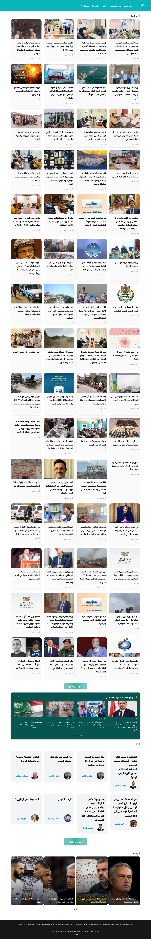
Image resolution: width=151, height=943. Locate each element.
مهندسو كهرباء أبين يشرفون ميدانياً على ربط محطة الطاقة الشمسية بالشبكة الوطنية (127, 619)
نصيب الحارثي (120, 785)
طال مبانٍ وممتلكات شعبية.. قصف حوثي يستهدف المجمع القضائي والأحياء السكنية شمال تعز (93, 487)
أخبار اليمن (128, 5)
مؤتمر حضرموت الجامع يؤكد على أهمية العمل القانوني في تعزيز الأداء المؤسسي (125, 135)
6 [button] (72, 735)
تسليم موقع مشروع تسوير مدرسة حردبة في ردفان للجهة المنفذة (28, 135)
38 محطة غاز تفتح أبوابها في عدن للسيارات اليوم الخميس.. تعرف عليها (125, 399)
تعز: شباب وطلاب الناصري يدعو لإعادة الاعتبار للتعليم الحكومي (126, 308)
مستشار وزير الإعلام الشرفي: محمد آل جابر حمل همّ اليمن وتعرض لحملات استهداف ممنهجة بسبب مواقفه (127, 223)
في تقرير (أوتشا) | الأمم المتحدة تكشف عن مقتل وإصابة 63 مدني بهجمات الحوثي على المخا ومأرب (93, 577)
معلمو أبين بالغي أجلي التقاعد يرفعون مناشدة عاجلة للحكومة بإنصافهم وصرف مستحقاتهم (126, 575)
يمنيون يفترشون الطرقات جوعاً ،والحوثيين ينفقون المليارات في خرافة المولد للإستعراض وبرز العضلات (92, 808)
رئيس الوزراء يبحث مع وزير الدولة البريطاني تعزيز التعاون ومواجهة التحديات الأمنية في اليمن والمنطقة (59, 577)
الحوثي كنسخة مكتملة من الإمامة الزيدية (27, 758)
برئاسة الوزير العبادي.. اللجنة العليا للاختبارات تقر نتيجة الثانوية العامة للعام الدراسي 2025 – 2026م (26, 221)
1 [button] (81, 735)
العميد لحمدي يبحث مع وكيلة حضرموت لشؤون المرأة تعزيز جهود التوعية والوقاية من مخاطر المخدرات (93, 48)
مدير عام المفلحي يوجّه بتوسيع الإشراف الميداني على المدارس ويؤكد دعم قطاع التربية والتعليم (93, 530)
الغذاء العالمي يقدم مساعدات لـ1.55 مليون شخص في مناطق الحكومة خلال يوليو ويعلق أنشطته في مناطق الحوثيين (27, 426)
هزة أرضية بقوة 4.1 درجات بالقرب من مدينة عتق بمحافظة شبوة (126, 355)
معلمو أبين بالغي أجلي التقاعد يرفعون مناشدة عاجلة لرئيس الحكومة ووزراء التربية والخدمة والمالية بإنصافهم (28, 621)
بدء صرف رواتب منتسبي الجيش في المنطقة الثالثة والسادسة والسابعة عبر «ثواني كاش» (60, 399)
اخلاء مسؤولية (72, 931)
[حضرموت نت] (145, 5)
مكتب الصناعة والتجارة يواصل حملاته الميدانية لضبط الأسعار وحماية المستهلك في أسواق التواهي (28, 48)
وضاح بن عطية (54, 818)
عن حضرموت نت (94, 931)
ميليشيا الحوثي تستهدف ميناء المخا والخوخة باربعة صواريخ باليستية (93, 619)
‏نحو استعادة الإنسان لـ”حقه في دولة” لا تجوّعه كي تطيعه (94, 760)
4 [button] (76, 735)
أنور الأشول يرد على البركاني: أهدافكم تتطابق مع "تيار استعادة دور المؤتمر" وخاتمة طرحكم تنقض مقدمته (59, 487)
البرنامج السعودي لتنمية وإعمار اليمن (120, 697)
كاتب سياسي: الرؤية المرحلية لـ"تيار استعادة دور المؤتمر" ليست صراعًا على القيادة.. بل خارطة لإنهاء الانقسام (92, 312)
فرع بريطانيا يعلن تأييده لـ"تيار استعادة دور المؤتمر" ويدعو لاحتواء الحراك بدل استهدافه (94, 265)
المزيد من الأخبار (75, 686)
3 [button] (78, 735)
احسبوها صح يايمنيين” (27, 798)
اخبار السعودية (115, 5)
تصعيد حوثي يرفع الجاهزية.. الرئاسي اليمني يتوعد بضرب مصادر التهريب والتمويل (94, 135)
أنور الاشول (21, 818)
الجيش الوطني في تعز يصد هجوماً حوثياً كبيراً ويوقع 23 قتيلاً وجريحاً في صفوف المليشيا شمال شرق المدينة (26, 401)
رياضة (104, 5)
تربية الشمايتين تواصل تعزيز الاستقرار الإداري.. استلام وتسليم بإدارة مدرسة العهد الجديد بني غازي (125, 92)
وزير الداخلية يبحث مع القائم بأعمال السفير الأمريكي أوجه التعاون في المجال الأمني (61, 664)
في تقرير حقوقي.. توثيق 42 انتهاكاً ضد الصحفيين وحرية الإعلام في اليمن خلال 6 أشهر (28, 664)
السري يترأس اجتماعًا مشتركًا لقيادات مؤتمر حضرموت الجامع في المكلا (27, 176)
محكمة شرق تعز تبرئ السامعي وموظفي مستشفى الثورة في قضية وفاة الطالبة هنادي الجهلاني (60, 312)
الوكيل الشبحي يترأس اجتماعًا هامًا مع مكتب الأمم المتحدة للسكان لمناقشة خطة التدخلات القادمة (59, 444)
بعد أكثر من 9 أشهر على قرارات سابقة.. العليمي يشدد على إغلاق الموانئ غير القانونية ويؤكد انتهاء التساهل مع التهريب (92, 357)
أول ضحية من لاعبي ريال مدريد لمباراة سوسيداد (124, 899)
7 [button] (71, 735)
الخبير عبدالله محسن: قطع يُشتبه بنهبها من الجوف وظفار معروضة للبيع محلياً (125, 465)
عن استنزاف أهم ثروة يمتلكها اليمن (61, 758)
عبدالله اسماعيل (21, 775)
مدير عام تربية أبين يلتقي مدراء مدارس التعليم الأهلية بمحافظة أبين (60, 265)
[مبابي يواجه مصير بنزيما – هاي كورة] (27, 880)
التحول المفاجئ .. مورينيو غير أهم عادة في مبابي (60, 899)
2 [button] (79, 735)
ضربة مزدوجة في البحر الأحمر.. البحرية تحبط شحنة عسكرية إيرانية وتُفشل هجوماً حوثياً (92, 90)
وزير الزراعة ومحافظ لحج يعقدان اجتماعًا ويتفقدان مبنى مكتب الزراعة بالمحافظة (60, 221)
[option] (122, 716)
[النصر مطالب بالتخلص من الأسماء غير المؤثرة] (92, 880)
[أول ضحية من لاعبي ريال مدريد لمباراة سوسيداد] (124, 880)
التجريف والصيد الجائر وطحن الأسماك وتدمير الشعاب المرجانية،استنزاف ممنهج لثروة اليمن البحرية (125, 766)
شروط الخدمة (62, 931)
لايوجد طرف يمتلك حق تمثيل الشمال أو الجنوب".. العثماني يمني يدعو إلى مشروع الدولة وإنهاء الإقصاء (28, 267)
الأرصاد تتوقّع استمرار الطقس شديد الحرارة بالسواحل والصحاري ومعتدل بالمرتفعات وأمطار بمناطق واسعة (92, 178)
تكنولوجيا (95, 5)
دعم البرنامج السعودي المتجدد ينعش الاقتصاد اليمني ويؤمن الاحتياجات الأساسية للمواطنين (30, 724)
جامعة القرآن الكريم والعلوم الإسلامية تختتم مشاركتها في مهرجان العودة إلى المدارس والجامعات (61, 92)
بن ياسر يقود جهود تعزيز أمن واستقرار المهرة (127, 264)
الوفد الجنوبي (65, 798)
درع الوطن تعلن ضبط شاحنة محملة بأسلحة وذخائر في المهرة (126, 442)
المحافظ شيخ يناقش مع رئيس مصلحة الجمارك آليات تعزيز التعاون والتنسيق (60, 530)
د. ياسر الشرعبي (120, 823)
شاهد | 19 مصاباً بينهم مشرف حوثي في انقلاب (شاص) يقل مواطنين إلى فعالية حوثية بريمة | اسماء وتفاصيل (59, 357)
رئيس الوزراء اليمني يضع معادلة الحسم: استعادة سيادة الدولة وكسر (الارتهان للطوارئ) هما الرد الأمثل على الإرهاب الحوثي (60, 621)
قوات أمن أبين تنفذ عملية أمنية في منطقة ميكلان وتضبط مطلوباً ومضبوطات (27, 310)
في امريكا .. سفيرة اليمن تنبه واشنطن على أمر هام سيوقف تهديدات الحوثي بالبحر (126, 530)
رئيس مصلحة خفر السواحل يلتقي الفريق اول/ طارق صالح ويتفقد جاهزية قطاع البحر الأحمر (59, 135)
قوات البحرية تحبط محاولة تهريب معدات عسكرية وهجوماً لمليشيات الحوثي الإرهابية (92, 221)
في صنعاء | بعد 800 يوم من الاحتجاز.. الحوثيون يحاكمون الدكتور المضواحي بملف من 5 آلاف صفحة (93, 666)
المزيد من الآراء (75, 841)
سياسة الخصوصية (82, 931)
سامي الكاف (87, 775)
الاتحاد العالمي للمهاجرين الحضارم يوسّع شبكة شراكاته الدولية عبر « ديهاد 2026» (59, 46)
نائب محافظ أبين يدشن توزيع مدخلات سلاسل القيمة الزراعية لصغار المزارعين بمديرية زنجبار (92, 724)
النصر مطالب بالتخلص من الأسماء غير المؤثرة (94, 899)
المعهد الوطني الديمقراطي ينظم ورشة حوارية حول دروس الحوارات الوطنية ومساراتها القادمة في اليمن (59, 178)
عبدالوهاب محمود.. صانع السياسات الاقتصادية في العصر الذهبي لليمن (27, 575)
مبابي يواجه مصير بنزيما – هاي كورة (27, 899)
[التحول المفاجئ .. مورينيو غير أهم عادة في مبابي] (59, 880)
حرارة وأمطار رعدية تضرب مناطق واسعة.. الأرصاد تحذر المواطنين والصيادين (26, 90)
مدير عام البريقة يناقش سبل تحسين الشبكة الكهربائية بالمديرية (125, 174)
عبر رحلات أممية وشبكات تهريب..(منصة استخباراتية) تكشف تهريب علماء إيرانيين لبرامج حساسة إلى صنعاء (26, 532)
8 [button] (69, 735)
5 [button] (74, 735)
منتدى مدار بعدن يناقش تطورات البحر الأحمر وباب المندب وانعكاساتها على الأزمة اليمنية (125, 664)
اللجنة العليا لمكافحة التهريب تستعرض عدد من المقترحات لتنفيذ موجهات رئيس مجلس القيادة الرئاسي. (127, 48)
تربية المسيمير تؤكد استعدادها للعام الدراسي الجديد (93, 442)
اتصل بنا (54, 931)
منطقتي (86, 5)
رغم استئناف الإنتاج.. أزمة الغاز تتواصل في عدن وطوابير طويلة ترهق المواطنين (93, 399)
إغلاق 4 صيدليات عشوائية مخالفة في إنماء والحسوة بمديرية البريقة (26, 483)
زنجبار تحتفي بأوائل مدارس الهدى (26, 351)
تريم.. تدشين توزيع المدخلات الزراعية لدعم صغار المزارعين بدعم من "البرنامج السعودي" (60, 724)
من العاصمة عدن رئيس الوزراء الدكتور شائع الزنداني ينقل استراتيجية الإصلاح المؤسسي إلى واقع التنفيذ (125, 806)
